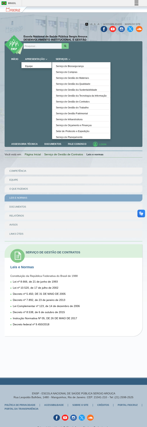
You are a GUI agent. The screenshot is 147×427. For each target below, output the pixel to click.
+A (91, 24)
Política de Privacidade (20, 405)
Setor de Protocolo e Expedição (72, 131)
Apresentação (35, 59)
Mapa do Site (132, 24)
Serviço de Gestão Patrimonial (72, 113)
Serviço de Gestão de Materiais (72, 78)
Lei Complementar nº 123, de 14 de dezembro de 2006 (46, 306)
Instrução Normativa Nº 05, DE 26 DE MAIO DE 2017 (45, 318)
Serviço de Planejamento (69, 137)
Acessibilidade (112, 24)
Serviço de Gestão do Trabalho (72, 107)
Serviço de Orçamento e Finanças (74, 125)
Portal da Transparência (21, 409)
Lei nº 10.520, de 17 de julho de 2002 (35, 287)
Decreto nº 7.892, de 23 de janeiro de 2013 (39, 299)
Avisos (13, 224)
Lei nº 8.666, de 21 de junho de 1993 (35, 281)
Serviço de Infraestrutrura (69, 119)
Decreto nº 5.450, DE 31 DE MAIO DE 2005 (39, 293)
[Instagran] (121, 29)
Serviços (62, 59)
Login (102, 144)
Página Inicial (33, 154)
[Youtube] (112, 29)
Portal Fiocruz (128, 405)
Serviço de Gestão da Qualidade (73, 84)
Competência (17, 171)
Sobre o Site (80, 405)
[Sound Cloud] (139, 29)
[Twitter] (130, 29)
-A (98, 24)
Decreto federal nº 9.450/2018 (31, 324)
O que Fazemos (18, 189)
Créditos (103, 405)
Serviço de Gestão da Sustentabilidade (76, 90)
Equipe (29, 66)
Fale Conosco (77, 144)
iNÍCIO (14, 59)
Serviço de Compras (67, 72)
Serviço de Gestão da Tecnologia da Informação (81, 95)
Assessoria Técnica (24, 144)
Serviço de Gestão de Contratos (73, 101)
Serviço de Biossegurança (70, 66)
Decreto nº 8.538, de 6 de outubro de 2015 (39, 312)
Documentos (52, 144)
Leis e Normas (18, 198)
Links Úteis (16, 234)
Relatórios (16, 215)
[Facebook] (104, 29)
